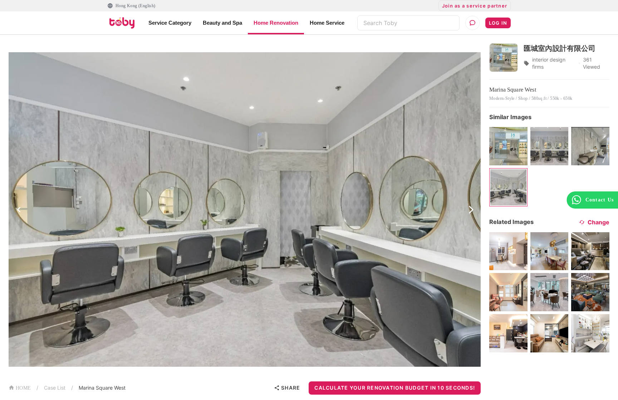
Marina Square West (102, 388)
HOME (23, 388)
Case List (54, 388)
